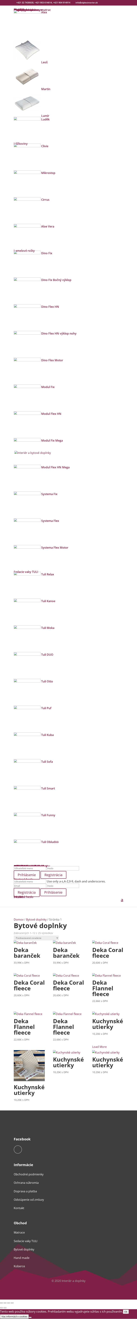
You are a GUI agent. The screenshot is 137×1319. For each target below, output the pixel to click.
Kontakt (19, 1208)
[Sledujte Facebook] (18, 1149)
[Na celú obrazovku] (5, 1302)
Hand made (21, 1258)
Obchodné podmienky (29, 1174)
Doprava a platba (25, 1191)
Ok (125, 1311)
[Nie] (30, 1317)
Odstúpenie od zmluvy (29, 1200)
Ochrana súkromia (26, 1183)
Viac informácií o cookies (14, 1316)
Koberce (19, 1266)
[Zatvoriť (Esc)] (12, 1302)
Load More (99, 1047)
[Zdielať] (8, 1302)
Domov (19, 919)
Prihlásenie (53, 892)
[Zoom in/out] (1, 1302)
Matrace (19, 1232)
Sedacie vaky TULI (25, 1241)
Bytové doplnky (36, 919)
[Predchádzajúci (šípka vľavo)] (1, 1307)
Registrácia (53, 874)
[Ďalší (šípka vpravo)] (5, 1307)
